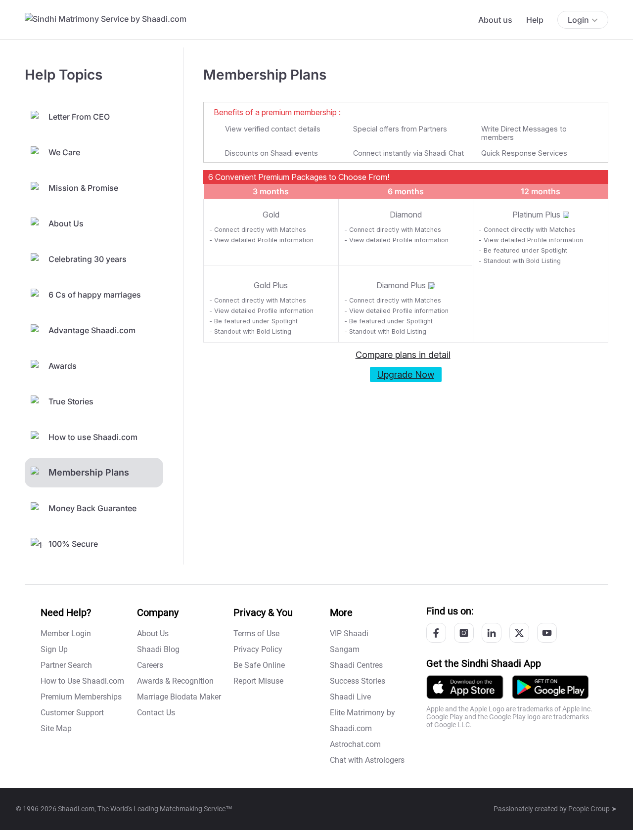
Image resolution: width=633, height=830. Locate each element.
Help (534, 20)
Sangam (345, 649)
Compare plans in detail (403, 354)
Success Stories (357, 681)
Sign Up (54, 649)
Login (578, 20)
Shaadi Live (350, 696)
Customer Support (72, 712)
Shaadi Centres (356, 665)
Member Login (66, 633)
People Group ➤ (592, 809)
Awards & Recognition (175, 681)
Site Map (56, 728)
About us (495, 20)
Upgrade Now (405, 374)
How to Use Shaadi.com (82, 681)
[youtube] (547, 633)
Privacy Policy (257, 649)
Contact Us (156, 712)
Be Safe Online (259, 665)
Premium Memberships (81, 696)
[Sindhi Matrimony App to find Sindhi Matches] (550, 686)
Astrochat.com (355, 744)
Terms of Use (256, 633)
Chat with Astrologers (367, 760)
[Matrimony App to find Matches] (464, 686)
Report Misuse (258, 681)
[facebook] (436, 633)
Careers (150, 665)
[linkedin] (491, 633)
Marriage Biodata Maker (179, 696)
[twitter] (519, 633)
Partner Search (66, 665)
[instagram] (464, 633)
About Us (153, 633)
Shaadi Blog (158, 649)
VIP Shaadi (349, 633)
